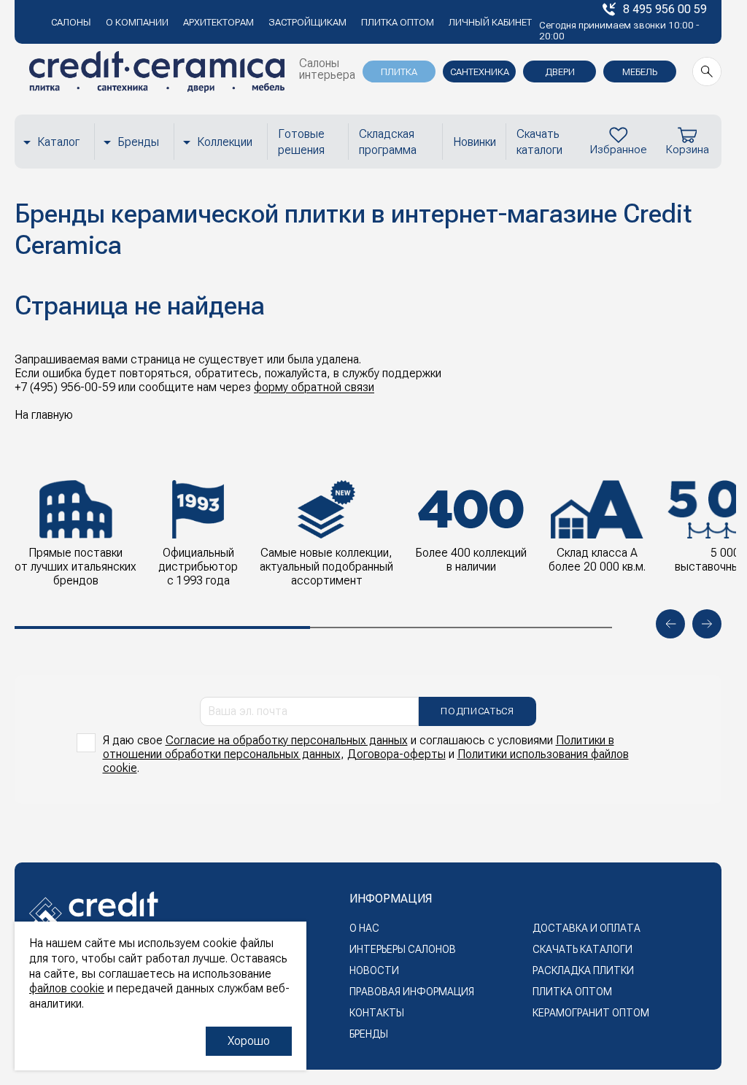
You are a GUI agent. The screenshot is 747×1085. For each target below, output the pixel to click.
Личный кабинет (490, 22)
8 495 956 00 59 (665, 9)
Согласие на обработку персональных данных (287, 740)
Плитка (399, 71)
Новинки (474, 142)
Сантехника (479, 71)
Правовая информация (411, 991)
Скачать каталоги (539, 142)
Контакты (376, 1013)
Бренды (138, 142)
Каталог (58, 142)
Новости (374, 970)
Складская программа (388, 142)
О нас (364, 928)
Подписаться (477, 711)
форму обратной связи (314, 387)
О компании (137, 22)
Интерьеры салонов (402, 949)
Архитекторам (218, 22)
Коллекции (224, 142)
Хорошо (249, 1041)
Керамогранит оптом (591, 1013)
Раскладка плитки (583, 970)
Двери (560, 71)
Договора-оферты (396, 754)
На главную (44, 415)
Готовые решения (301, 142)
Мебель (639, 71)
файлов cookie (66, 988)
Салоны (71, 22)
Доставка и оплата (586, 928)
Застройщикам (307, 22)
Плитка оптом (397, 22)
